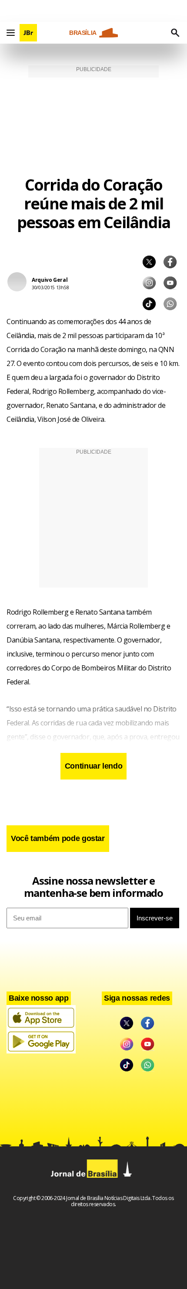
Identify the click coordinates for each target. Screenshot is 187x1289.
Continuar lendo (94, 766)
